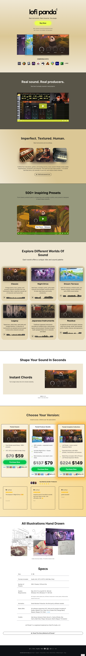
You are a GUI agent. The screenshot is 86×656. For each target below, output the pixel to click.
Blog (65, 652)
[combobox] (83, 655)
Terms (47, 652)
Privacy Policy (43, 652)
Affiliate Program (59, 652)
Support (37, 652)
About (33, 652)
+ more (48, 612)
